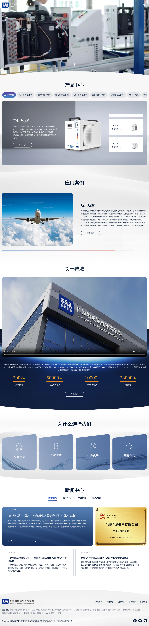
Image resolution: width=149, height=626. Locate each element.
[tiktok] (135, 620)
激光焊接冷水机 (44, 95)
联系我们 (128, 5)
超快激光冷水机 (117, 95)
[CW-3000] (134, 145)
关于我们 (74, 394)
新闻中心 (94, 5)
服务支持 (105, 5)
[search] (139, 5)
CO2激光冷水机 (80, 95)
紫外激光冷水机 (99, 95)
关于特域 (117, 5)
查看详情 (115, 129)
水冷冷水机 (134, 95)
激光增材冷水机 (62, 95)
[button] (126, 111)
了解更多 (22, 145)
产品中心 (71, 5)
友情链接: (5, 610)
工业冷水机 (9, 95)
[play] (74, 317)
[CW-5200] (134, 127)
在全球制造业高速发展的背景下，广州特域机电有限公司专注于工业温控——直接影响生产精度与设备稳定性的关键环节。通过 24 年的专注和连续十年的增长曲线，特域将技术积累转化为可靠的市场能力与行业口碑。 (110, 565)
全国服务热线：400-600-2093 (19, 6)
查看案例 (90, 231)
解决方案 (82, 5)
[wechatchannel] (145, 620)
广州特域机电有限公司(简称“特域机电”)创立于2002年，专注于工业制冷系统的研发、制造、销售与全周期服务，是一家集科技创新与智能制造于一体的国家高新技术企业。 (37, 568)
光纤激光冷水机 (25, 95)
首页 (61, 5)
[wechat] (140, 620)
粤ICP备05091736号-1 (48, 621)
